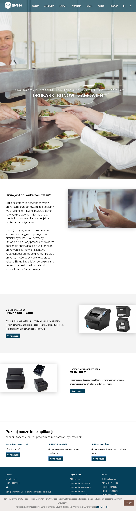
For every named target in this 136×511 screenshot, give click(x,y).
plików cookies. (103, 507)
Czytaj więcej (13, 336)
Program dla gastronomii (80, 487)
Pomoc (101, 6)
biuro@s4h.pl (11, 479)
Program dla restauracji (80, 483)
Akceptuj (129, 503)
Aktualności (75, 479)
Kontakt (114, 6)
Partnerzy (76, 6)
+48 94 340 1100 (13, 483)
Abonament (49, 6)
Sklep (36, 6)
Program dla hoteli (77, 491)
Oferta (62, 6)
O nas (89, 6)
